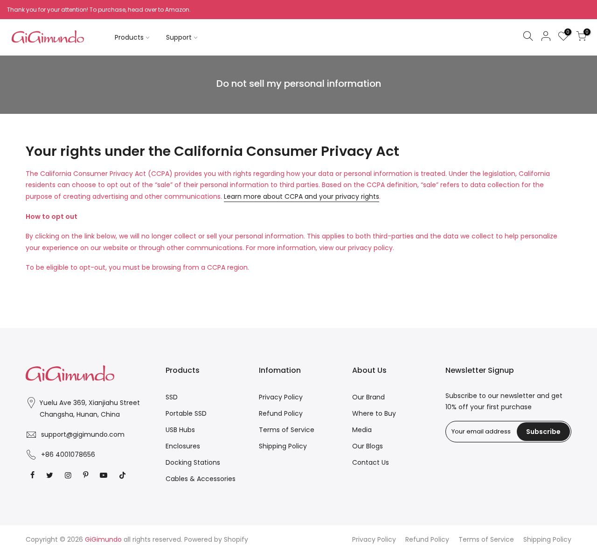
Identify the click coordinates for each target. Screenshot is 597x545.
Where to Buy (374, 413)
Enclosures (183, 446)
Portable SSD (186, 413)
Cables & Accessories (201, 478)
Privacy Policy (281, 397)
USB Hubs (180, 429)
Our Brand (368, 397)
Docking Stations (193, 462)
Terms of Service (286, 429)
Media (362, 429)
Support (179, 37)
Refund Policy (281, 413)
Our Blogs (367, 446)
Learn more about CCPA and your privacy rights (301, 196)
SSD (172, 397)
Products (129, 37)
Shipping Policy (283, 446)
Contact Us (370, 462)
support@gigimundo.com (83, 434)
